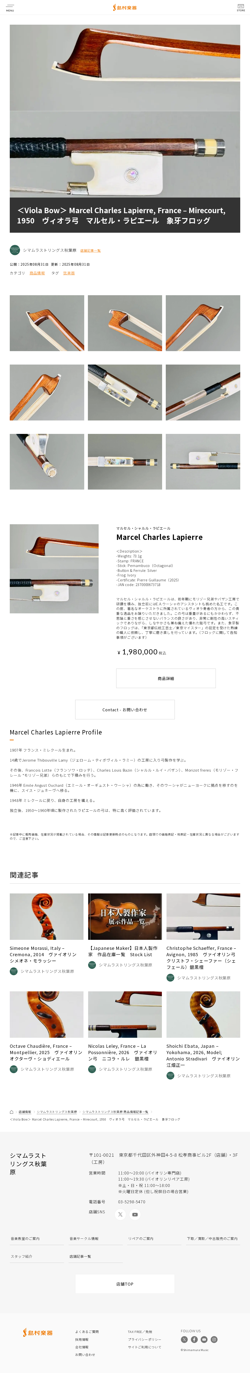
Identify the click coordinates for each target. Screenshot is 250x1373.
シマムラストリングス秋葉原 (57, 1112)
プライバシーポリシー (145, 1339)
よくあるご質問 (87, 1331)
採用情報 (82, 1339)
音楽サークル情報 (84, 1238)
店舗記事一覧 (90, 250)
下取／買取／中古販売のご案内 (212, 1238)
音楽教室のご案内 (25, 1238)
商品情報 (37, 272)
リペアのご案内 (141, 1238)
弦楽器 (69, 272)
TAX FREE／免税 (140, 1331)
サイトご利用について (145, 1347)
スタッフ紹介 (21, 1256)
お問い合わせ (85, 1354)
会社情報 (82, 1347)
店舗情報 (25, 1112)
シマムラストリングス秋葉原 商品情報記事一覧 (115, 1112)
